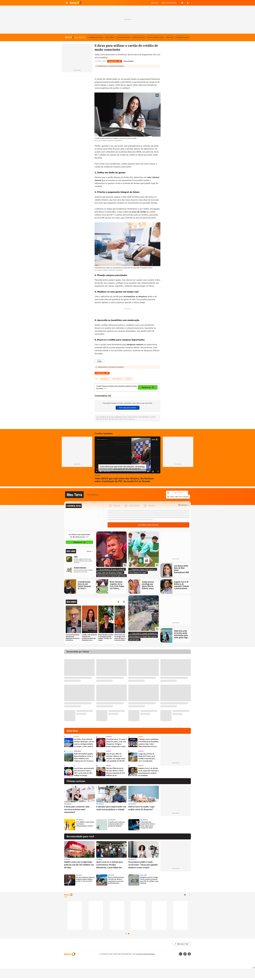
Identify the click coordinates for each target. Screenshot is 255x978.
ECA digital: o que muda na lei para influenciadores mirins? (85, 823)
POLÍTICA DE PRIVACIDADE (146, 953)
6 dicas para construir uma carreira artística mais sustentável (76, 808)
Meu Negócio (104, 379)
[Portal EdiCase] (99, 360)
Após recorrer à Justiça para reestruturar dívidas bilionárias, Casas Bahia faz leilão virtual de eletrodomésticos (109, 863)
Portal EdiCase (117, 379)
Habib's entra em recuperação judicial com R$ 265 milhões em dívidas (79, 863)
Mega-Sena (143, 874)
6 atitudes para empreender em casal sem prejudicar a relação (111, 806)
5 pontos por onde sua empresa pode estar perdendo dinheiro (116, 823)
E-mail (182, 3)
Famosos (108, 735)
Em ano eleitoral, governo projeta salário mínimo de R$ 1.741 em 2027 (85, 878)
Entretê (108, 750)
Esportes (111, 874)
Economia (128, 379)
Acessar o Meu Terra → (93, 494)
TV (74, 764)
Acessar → (90, 550)
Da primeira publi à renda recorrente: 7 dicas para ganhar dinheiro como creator (143, 863)
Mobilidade (77, 750)
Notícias (97, 475)
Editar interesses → (183, 504)
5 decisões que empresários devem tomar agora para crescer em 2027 (147, 824)
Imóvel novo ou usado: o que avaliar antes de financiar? (141, 806)
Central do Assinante (168, 3)
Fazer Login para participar (127, 408)
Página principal (75, 2)
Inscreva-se (78, 541)
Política (140, 764)
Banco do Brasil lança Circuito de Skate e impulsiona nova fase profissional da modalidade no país (116, 879)
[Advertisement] (175, 823)
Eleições (76, 735)
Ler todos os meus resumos (148, 524)
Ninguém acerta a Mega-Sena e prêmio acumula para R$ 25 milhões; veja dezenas (149, 879)
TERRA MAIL (154, 3)
